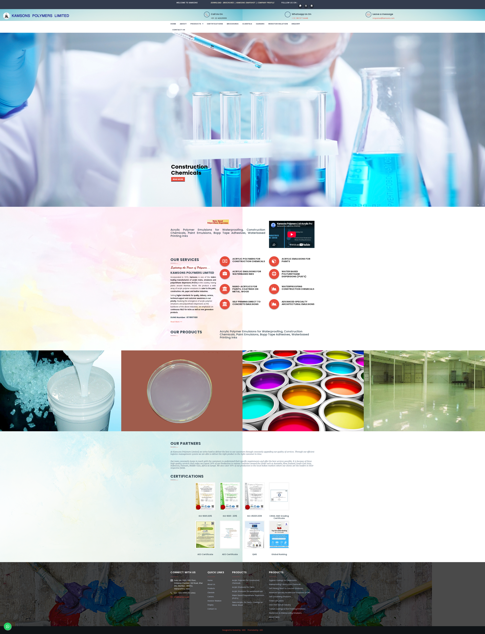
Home (173, 24)
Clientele (247, 24)
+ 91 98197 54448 (300, 18)
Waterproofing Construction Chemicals (298, 288)
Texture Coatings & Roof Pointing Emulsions (287, 609)
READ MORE (178, 179)
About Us (211, 584)
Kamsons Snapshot (245, 2)
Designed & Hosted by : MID (234, 630)
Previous (478, 206)
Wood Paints (274, 617)
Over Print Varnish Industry (280, 605)
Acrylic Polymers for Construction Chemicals (248, 260)
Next (483, 206)
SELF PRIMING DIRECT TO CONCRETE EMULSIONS (246, 303)
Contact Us (178, 30)
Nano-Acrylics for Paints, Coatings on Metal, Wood (245, 289)
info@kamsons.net (181, 597)
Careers (260, 24)
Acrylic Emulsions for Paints (296, 260)
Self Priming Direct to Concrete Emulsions (286, 588)
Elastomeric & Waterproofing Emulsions (285, 613)
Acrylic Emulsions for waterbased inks (246, 273)
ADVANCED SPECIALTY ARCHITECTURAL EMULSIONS (298, 303)
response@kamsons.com (383, 18)
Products (195, 24)
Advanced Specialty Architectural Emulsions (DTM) (289, 592)
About (183, 24)
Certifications (215, 24)
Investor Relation (278, 24)
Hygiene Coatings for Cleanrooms (283, 580)
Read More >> (176, 321)
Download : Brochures (223, 2)
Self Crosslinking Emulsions (280, 596)
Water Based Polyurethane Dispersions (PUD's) (294, 274)
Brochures (233, 24)
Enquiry (296, 24)
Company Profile (266, 2)
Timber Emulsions (276, 601)
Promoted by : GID (255, 630)
